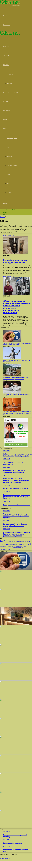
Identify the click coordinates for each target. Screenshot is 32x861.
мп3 (30, 544)
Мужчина (9, 83)
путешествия (18, 548)
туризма (8, 549)
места (25, 544)
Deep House (18, 541)
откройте (9, 546)
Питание (6, 110)
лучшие (19, 544)
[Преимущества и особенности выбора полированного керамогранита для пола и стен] (16, 661)
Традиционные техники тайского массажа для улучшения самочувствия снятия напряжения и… (17, 413)
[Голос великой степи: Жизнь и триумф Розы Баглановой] (12, 359)
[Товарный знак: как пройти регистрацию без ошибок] (12, 393)
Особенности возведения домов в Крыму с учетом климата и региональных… (16, 378)
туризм (2, 549)
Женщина (10, 74)
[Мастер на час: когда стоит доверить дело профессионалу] (16, 753)
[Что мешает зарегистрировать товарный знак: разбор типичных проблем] (12, 341)
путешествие (3, 547)
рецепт (25, 547)
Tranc (8, 183)
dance (12, 541)
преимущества (16, 546)
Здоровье (6, 55)
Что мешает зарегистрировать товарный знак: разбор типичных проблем (17, 344)
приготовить (23, 546)
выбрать (14, 544)
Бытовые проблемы (10, 92)
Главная (2, 217)
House (8, 174)
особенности (3, 546)
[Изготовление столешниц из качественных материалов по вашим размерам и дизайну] (16, 790)
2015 (2, 541)
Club (7, 541)
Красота (6, 65)
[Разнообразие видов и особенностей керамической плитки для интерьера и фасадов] (16, 625)
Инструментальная (12, 165)
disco (24, 541)
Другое (9, 192)
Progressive (6, 544)
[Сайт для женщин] (10, 5)
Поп (8, 147)
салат (28, 547)
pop (1, 544)
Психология (7, 119)
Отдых (5, 101)
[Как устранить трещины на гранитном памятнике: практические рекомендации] (16, 772)
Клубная (9, 156)
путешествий (10, 547)
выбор (11, 544)
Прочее (6, 128)
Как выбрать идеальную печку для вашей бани (15, 261)
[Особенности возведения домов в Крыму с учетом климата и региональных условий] (12, 376)
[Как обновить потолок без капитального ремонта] (16, 735)
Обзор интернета (12, 138)
